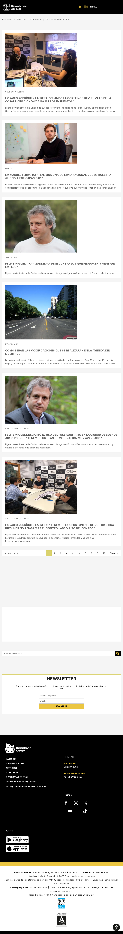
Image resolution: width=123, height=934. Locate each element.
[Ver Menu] (116, 7)
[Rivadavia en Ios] (17, 848)
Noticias (11, 768)
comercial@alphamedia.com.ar (75, 887)
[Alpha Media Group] (61, 919)
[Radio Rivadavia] (18, 747)
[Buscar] (118, 653)
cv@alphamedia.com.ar (61, 891)
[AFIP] (61, 903)
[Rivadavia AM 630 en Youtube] (70, 811)
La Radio (11, 759)
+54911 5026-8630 (73, 776)
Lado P (8, 168)
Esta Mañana (11, 344)
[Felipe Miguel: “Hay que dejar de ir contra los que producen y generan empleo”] (41, 226)
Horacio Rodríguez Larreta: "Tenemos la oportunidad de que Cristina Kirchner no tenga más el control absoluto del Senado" (59, 526)
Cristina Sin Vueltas (14, 92)
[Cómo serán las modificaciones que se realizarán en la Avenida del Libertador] (41, 312)
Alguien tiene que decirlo (17, 428)
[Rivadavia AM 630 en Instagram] (78, 803)
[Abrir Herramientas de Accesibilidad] (116, 927)
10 (104, 553)
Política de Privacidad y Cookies (21, 782)
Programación (15, 763)
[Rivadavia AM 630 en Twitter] (88, 803)
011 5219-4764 (71, 767)
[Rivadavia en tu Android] (17, 839)
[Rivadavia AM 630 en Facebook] (68, 803)
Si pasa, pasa (11, 257)
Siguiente (114, 553)
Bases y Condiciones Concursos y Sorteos (26, 786)
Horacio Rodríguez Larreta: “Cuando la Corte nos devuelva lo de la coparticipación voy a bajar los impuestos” (58, 100)
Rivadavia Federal (17, 777)
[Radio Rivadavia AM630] (15, 7)
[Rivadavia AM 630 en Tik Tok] (85, 811)
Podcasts (12, 772)
